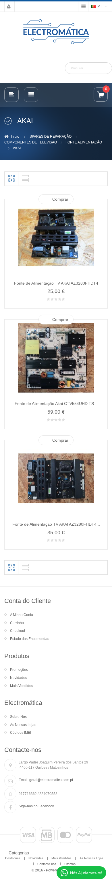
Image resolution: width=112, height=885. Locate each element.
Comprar (60, 199)
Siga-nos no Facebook (36, 806)
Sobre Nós (18, 717)
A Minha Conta (21, 615)
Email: (23, 780)
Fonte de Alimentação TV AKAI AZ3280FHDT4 (56, 283)
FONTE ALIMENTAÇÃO (83, 142)
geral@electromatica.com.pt (51, 780)
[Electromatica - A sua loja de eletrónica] (56, 32)
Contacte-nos (46, 864)
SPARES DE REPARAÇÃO (51, 137)
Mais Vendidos (21, 686)
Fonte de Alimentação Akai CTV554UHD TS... (56, 403)
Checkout (17, 631)
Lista (25, 178)
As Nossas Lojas (23, 725)
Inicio (15, 137)
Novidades (18, 678)
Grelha (11, 178)
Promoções (19, 670)
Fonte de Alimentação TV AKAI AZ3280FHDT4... (56, 524)
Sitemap (70, 864)
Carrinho (17, 623)
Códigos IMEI (20, 733)
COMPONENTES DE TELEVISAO (30, 142)
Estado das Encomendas (29, 639)
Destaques (12, 858)
